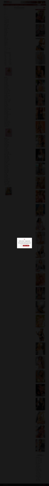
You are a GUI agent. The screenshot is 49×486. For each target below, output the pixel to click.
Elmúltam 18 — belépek (26, 245)
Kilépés (21, 245)
